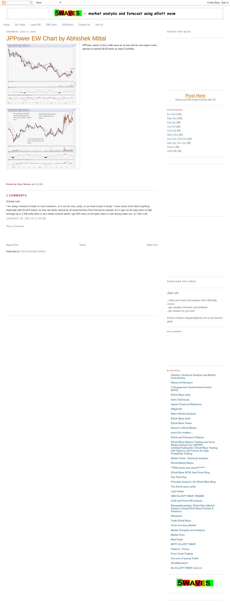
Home (7, 24)
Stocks (171, 147)
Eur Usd (171, 114)
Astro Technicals (180, 399)
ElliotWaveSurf (179, 563)
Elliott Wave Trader (181, 423)
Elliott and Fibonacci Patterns (187, 437)
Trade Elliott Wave (181, 520)
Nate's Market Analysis (183, 413)
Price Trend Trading (182, 553)
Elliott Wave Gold (180, 418)
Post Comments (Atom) (33, 251)
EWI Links (51, 24)
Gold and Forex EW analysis (187, 500)
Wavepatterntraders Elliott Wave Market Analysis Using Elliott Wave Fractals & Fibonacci (192, 508)
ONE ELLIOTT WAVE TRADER (187, 496)
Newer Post (12, 245)
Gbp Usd (172, 118)
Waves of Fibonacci (182, 382)
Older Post (152, 245)
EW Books (67, 24)
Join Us (99, 24)
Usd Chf (171, 126)
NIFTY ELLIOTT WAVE (183, 544)
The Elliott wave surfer (183, 486)
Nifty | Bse (173, 134)
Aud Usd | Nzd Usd (177, 139)
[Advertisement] (48, 235)
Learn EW (35, 24)
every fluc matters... (182, 432)
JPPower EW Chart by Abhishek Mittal (56, 38)
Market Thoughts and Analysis (188, 530)
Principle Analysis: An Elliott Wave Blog (193, 481)
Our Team (20, 24)
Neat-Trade (177, 539)
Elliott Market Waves (182, 463)
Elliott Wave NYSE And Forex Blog (190, 472)
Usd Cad (172, 130)
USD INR (172, 151)
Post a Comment (15, 226)
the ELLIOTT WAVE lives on (186, 568)
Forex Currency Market (183, 525)
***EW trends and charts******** (188, 467)
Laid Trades (177, 491)
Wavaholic (176, 516)
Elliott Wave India (180, 394)
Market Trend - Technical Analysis (189, 458)
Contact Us (84, 24)
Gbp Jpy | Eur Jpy (177, 143)
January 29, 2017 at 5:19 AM (26, 218)
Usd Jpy (171, 122)
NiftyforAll (176, 409)
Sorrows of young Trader (185, 558)
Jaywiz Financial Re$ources (186, 404)
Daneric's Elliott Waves (183, 428)
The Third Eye (179, 477)
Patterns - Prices (180, 549)
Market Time (178, 535)
